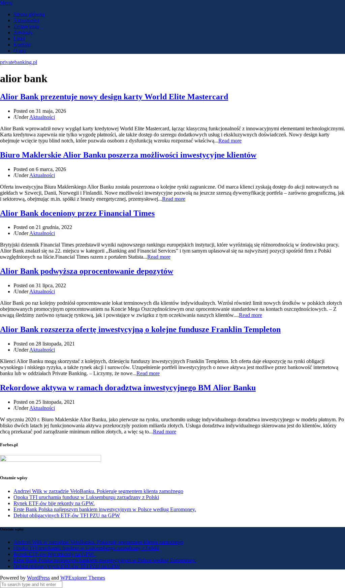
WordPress (38, 578)
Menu (6, 3)
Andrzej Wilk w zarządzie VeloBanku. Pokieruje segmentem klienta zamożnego (98, 491)
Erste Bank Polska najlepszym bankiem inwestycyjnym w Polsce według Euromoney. (104, 509)
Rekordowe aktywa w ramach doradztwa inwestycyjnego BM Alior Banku (128, 387)
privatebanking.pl (18, 62)
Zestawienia (26, 26)
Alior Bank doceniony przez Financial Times (77, 213)
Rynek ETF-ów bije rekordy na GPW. (54, 503)
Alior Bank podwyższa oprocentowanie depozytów (86, 271)
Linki (19, 38)
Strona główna (28, 14)
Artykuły (23, 32)
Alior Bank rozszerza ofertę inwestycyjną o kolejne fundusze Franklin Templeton (140, 329)
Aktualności (26, 20)
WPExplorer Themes (82, 578)
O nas (19, 51)
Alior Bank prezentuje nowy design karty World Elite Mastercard (114, 96)
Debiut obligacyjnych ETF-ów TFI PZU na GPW (66, 515)
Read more (230, 140)
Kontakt (22, 44)
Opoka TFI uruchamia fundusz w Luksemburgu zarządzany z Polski (86, 497)
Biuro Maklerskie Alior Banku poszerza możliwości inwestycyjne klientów (128, 155)
